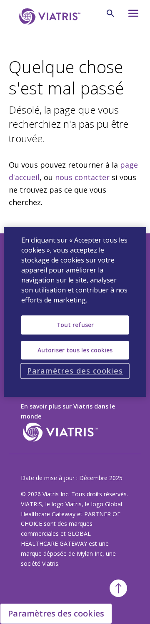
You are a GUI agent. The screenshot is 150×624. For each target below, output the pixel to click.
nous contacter (82, 177)
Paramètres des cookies (56, 613)
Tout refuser (75, 325)
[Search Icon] (110, 13)
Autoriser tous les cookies (75, 350)
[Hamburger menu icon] (131, 15)
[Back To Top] (118, 588)
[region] (75, 312)
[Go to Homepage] (48, 16)
